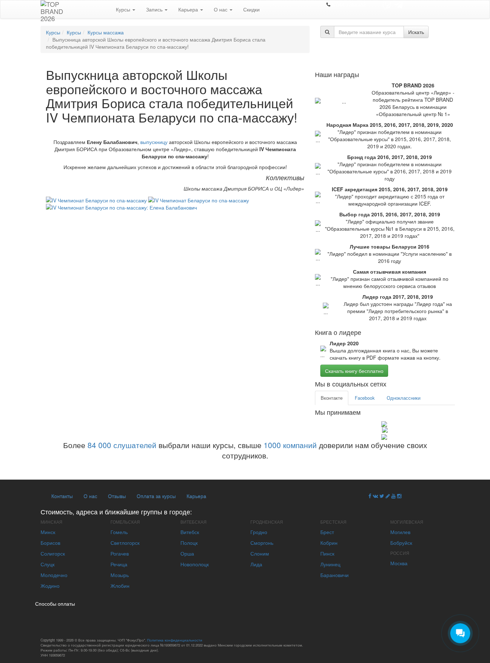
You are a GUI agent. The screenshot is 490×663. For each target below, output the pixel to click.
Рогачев (119, 553)
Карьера (188, 9)
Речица (118, 564)
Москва (398, 563)
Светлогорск (125, 542)
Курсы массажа (106, 32)
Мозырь (119, 574)
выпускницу (154, 141)
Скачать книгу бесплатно (354, 370)
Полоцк (189, 542)
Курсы (124, 9)
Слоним (259, 553)
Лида (256, 564)
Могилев (400, 531)
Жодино (50, 585)
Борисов (50, 542)
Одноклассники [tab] (403, 398)
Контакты (62, 495)
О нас (221, 9)
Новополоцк (194, 564)
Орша (187, 553)
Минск (48, 531)
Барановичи (334, 574)
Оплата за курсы (156, 495)
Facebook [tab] (364, 398)
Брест (327, 531)
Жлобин (119, 585)
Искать (416, 31)
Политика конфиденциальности (174, 640)
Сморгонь (261, 542)
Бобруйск (401, 542)
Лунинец (330, 564)
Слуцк (48, 564)
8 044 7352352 (349, 4)
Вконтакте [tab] (332, 398)
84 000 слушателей (122, 444)
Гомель (119, 531)
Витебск (189, 531)
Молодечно (54, 574)
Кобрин (329, 542)
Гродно (258, 531)
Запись (155, 9)
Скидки (251, 9)
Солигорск (53, 553)
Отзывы (117, 495)
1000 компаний (290, 444)
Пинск (327, 553)
